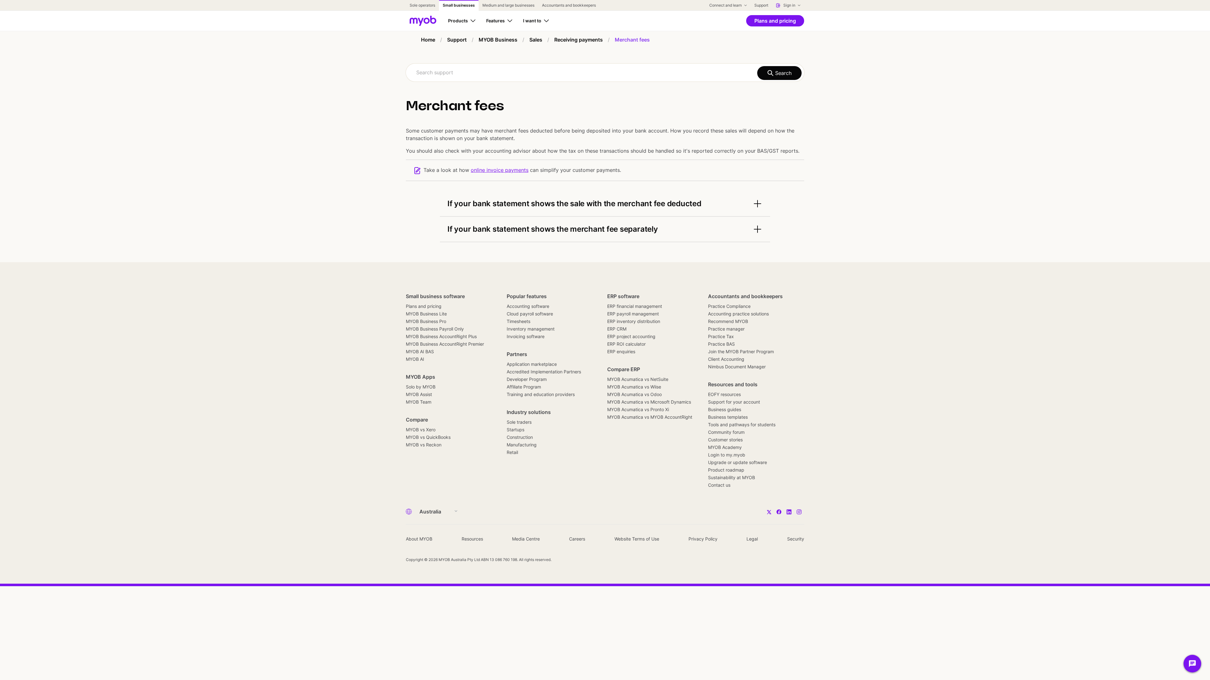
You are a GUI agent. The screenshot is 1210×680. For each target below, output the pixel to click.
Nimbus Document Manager (737, 366)
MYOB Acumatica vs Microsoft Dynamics (649, 402)
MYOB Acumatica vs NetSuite (637, 379)
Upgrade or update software (737, 462)
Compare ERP (623, 369)
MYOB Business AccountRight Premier (445, 344)
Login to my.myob (726, 454)
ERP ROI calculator (626, 344)
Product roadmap (726, 470)
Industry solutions (529, 412)
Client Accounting (726, 359)
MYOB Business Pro (426, 321)
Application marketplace (532, 364)
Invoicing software (525, 336)
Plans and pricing (423, 306)
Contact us (719, 485)
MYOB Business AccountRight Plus (441, 336)
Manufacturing (522, 444)
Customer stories (725, 439)
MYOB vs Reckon (423, 444)
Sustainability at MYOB (731, 477)
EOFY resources (724, 394)
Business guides (724, 409)
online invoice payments (499, 170)
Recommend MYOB (728, 321)
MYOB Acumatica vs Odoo (634, 394)
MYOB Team (418, 402)
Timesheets (518, 321)
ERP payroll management (633, 313)
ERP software (623, 296)
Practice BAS (721, 344)
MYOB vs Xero (420, 429)
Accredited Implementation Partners (544, 371)
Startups (515, 429)
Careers (577, 538)
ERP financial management (634, 306)
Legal (752, 538)
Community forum (726, 432)
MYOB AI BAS (420, 351)
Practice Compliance (729, 306)
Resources (472, 538)
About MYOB (419, 538)
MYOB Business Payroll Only (435, 329)
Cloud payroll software (530, 313)
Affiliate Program (524, 386)
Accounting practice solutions (738, 313)
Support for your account (734, 402)
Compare (417, 419)
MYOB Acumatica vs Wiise (634, 386)
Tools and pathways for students (741, 424)
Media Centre (526, 538)
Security (795, 538)
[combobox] (605, 73)
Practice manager (726, 329)
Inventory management (531, 329)
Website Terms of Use (636, 538)
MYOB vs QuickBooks (428, 437)
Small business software (435, 296)
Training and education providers (541, 394)
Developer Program (527, 379)
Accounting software (528, 306)
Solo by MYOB (420, 386)
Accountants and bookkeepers (745, 296)
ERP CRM (616, 329)
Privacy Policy (703, 538)
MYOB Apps (420, 377)
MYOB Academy (725, 447)
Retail (512, 452)
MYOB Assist (419, 394)
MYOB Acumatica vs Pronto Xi (638, 409)
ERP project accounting (631, 336)
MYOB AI (415, 359)
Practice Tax (721, 336)
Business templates (728, 417)
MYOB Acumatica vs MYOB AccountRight (649, 417)
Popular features (527, 296)
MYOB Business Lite (426, 313)
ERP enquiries (621, 351)
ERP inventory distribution (633, 321)
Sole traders (519, 422)
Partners (517, 354)
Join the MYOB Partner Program (741, 351)
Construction (520, 437)
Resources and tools (733, 384)
